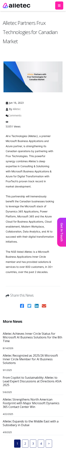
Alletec (17, 109)
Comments (14, 115)
